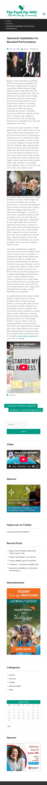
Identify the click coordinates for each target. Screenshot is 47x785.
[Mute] (33, 466)
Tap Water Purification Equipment (22, 406)
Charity (12, 675)
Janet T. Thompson (31, 49)
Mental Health (15, 686)
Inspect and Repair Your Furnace (22, 557)
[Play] (10, 466)
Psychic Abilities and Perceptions (22, 560)
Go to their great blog (27, 336)
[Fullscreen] (37, 466)
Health (12, 682)
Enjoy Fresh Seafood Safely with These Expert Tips (22, 552)
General (13, 395)
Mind (11, 689)
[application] (23, 459)
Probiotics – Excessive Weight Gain (24, 410)
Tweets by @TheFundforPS (18, 532)
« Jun (9, 726)
